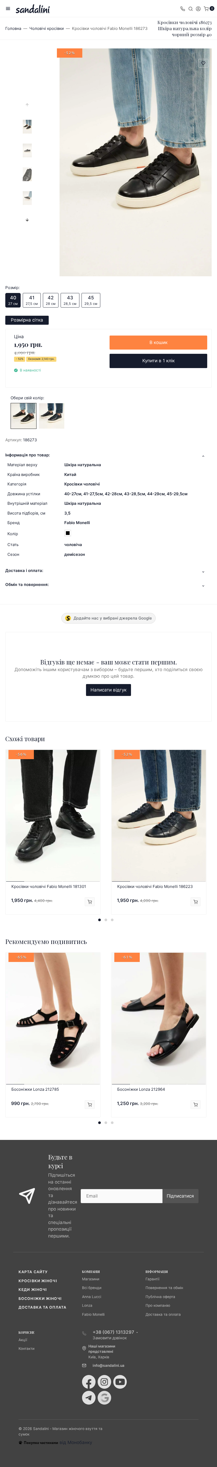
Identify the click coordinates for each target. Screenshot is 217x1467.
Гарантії (152, 1279)
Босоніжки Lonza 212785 (35, 1089)
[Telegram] (89, 1398)
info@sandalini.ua (108, 1365)
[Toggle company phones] (182, 8)
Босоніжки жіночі (40, 1298)
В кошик (159, 342)
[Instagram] (104, 1382)
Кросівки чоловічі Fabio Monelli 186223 (155, 886)
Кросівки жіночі (38, 1281)
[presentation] (27, 105)
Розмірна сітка (27, 320)
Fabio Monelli (77, 522)
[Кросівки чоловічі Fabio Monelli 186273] (23, 415)
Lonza (87, 1305)
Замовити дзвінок (110, 1337)
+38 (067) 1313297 (113, 1332)
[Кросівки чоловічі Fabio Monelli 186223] (51, 415)
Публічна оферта (160, 1297)
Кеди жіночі (33, 1289)
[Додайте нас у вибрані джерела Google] (104, 1398)
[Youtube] (120, 1382)
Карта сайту (33, 1272)
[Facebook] (89, 1382)
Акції (23, 1340)
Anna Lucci (91, 1297)
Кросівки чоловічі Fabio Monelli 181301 (48, 886)
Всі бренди (91, 1288)
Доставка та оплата (42, 1307)
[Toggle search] (190, 8)
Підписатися (180, 1196)
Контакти (26, 1348)
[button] (99, 920)
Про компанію (158, 1305)
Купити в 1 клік (158, 360)
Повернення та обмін (164, 1288)
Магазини (90, 1279)
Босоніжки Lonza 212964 (141, 1089)
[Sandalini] (33, 8)
